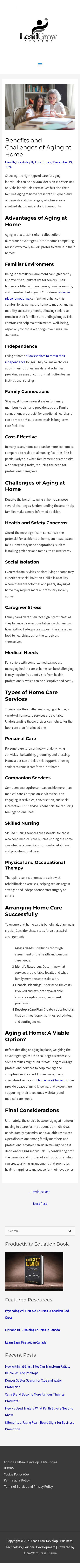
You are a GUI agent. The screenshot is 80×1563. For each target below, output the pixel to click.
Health (10, 162)
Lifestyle (22, 162)
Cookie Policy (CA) (16, 1474)
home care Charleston (53, 1080)
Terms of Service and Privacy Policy (28, 1486)
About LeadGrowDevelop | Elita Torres (30, 1462)
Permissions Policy (17, 1480)
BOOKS (9, 1468)
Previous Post (40, 1192)
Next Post (40, 1204)
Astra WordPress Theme (40, 1553)
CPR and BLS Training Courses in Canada (32, 1330)
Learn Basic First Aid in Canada (25, 1342)
